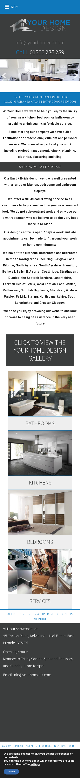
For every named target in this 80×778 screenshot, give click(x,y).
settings (35, 764)
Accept (11, 771)
